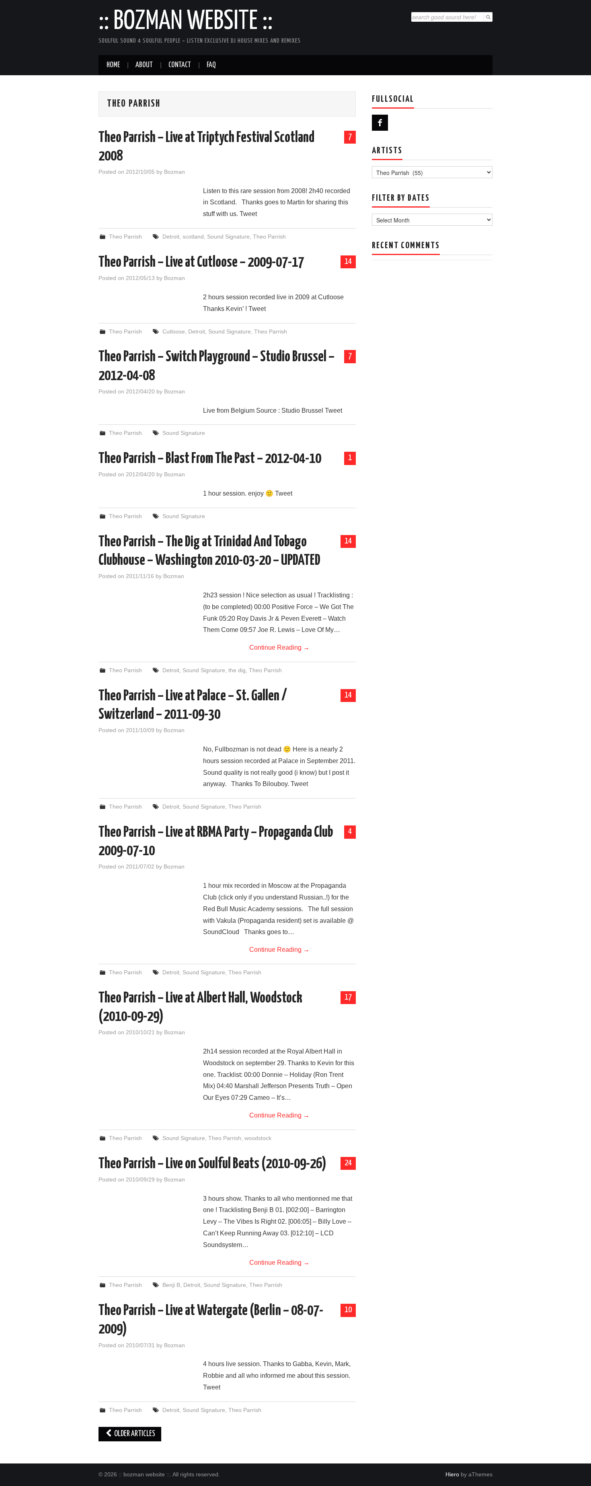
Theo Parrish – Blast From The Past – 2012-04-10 (209, 459)
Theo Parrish (125, 236)
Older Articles (134, 1434)
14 (348, 261)
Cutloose (173, 331)
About (144, 65)
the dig (237, 670)
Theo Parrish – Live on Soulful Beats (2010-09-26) (212, 1164)
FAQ (211, 65)
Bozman (174, 172)
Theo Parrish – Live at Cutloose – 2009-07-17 (201, 262)
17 (348, 997)
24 (348, 1163)
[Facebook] (380, 123)
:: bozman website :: (185, 22)
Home (113, 65)
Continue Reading (279, 647)
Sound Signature (228, 236)
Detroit (170, 236)
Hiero (452, 1474)
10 (348, 1310)
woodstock (257, 1138)
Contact (179, 65)
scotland (193, 236)
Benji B (171, 1285)
